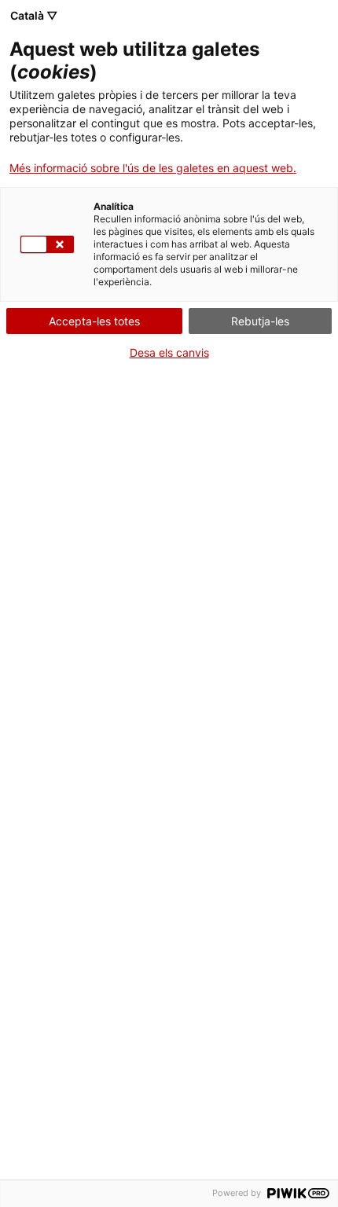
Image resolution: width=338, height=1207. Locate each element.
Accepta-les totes (94, 321)
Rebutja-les (260, 321)
